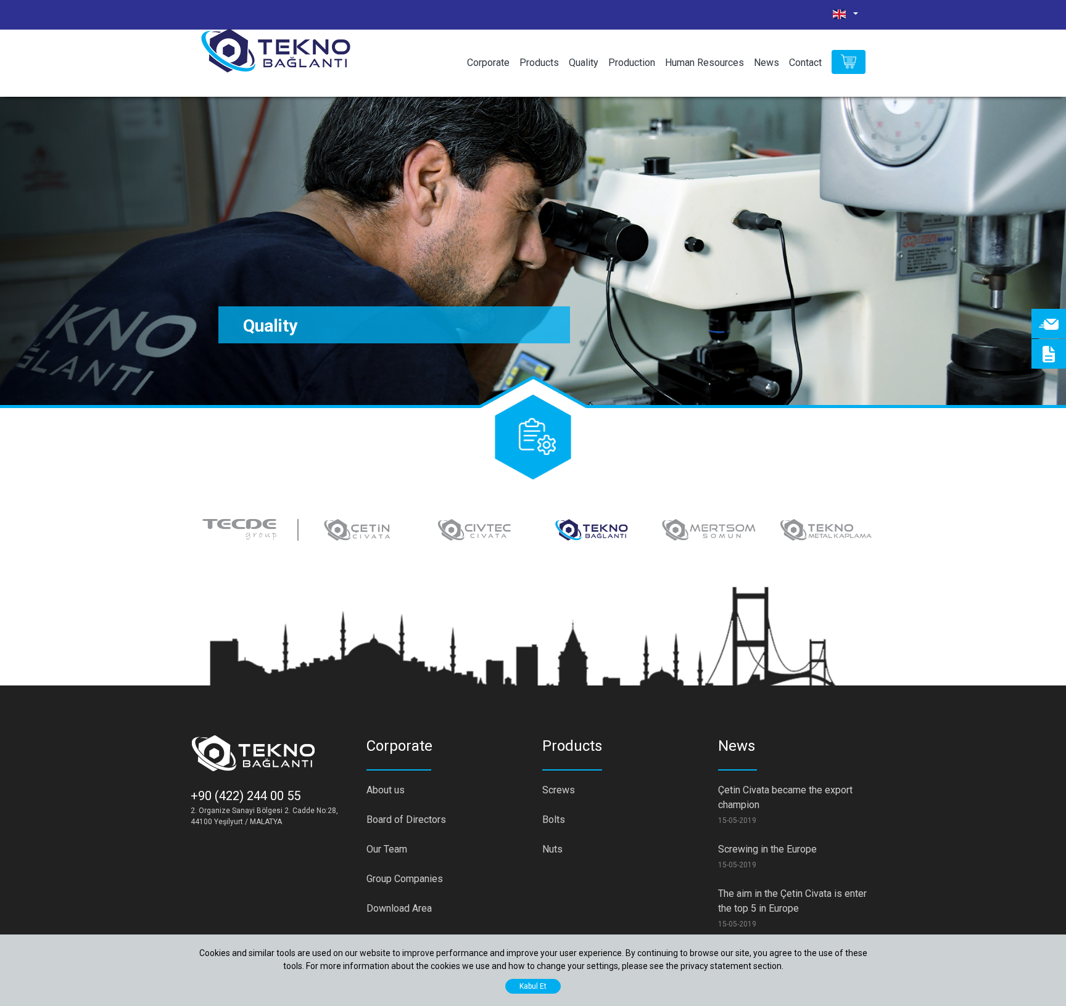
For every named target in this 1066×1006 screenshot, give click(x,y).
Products (539, 62)
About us (385, 790)
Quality (583, 62)
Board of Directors (406, 819)
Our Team (386, 849)
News (766, 62)
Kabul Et (533, 986)
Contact (805, 62)
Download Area (399, 908)
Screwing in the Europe (767, 849)
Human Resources (704, 62)
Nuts (552, 849)
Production (631, 62)
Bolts (553, 819)
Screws (558, 790)
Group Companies (404, 879)
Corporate (488, 62)
